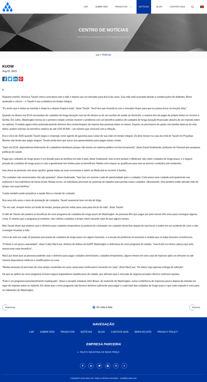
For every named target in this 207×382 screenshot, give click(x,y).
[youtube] (107, 365)
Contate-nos (177, 6)
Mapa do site (143, 332)
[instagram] (116, 365)
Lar (86, 6)
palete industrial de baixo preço (99, 352)
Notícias (144, 6)
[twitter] (99, 365)
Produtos (121, 6)
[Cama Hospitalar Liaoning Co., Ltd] (7, 7)
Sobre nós (101, 6)
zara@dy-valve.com (128, 378)
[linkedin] (91, 365)
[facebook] (82, 365)
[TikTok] (124, 365)
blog (159, 6)
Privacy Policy (168, 332)
